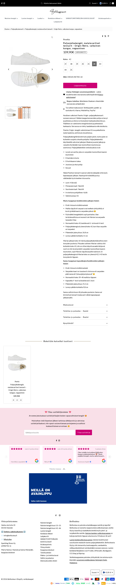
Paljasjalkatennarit (17, 29)
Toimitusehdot (45, 553)
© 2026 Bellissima (8, 579)
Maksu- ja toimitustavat (49, 555)
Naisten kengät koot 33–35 (50, 525)
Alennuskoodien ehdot (48, 561)
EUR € (104, 3)
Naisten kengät (11, 18)
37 (65, 64)
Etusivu (7, 29)
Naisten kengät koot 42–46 (50, 528)
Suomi (94, 3)
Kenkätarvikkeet (54, 18)
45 (71, 70)
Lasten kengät (27, 18)
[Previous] (8, 69)
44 (65, 70)
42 (94, 64)
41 (89, 64)
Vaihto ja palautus (47, 558)
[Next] (52, 69)
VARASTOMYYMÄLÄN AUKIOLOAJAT (80, 18)
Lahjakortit (58, 22)
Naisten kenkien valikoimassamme (98, 533)
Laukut (40, 18)
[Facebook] (1, 3)
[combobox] (58, 3)
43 (100, 64)
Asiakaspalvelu (104, 18)
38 (71, 64)
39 (77, 64)
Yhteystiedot (45, 547)
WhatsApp (8, 539)
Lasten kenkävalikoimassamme (81, 540)
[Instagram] (4, 3)
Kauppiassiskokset (47, 550)
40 (83, 64)
